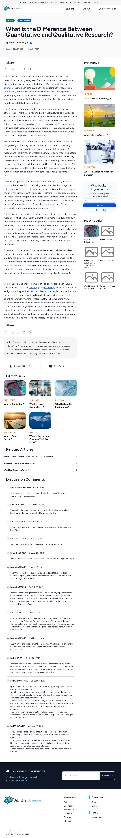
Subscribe (99, 205)
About (94, 802)
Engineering (90, 130)
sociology (34, 287)
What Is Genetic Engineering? (63, 405)
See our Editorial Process (25, 366)
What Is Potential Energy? (97, 98)
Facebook (96, 817)
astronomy (9, 189)
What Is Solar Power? (10, 437)
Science (67, 802)
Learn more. (97, 2)
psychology (49, 287)
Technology (10, 432)
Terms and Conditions (22, 834)
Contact (95, 806)
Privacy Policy (8, 834)
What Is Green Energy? (96, 135)
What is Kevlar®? (107, 260)
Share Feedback (61, 366)
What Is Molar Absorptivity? (36, 405)
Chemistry (9, 400)
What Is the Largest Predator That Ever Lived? (39, 439)
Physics (88, 94)
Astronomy (69, 809)
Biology (59, 400)
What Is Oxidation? (14, 404)
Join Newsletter (107, 8)
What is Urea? (106, 240)
